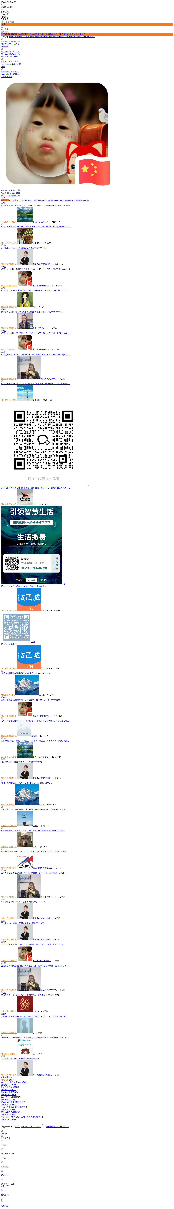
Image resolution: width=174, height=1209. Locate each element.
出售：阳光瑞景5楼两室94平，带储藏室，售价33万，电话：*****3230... (31, 700)
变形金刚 (36, 400)
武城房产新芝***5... (49, 379)
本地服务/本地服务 (9, 222)
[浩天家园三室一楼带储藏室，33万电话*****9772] (3, 760)
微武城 (17, 1127)
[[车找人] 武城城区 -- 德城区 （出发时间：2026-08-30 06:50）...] (2, 781)
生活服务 (45, 37)
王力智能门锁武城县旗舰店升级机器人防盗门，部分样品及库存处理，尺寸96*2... (36, 206)
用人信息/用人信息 (9, 243)
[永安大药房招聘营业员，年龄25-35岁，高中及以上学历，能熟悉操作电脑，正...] (2, 224)
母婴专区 (61, 37)
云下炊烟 (36, 243)
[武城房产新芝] (2, 69)
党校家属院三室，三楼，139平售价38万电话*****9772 (23, 902)
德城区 (10, 7)
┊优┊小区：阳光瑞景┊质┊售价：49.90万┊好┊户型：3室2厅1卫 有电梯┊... (36, 333)
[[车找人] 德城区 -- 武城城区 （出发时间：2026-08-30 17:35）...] (2, 671)
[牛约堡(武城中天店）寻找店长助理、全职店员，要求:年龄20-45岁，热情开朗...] (2, 381)
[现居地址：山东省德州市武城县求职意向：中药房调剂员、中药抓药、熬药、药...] (2, 1035)
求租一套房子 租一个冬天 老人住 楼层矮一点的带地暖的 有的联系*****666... (33, 831)
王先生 (42, 695)
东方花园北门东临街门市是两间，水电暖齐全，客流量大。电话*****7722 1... (35, 291)
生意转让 (73, 34)
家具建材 (85, 37)
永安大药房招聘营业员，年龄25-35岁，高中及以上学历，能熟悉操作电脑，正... (36, 227)
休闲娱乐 (21, 37)
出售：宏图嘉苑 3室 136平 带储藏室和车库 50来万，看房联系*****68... (32, 312)
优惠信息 (81, 34)
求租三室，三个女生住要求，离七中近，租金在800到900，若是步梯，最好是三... (35, 809)
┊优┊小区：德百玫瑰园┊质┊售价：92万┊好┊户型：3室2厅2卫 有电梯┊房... (36, 269)
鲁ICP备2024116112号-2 (31, 1127)
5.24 (34, 847)
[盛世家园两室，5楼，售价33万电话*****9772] (3, 1056)
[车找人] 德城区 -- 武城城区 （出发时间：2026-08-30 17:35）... (26, 673)
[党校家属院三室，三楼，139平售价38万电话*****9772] (3, 900)
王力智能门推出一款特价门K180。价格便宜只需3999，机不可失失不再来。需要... (35, 741)
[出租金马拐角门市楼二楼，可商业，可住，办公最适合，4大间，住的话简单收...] (2, 849)
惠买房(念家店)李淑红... (42, 264)
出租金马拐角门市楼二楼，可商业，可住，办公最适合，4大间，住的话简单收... (34, 852)
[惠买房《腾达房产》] (56, 188)
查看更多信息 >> (8, 1077)
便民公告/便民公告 (9, 611)
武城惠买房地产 (7, 62)
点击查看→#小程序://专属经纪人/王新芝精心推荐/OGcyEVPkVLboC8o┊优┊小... (36, 355)
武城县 (4, 7)
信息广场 (57, 34)
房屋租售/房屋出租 (9, 307)
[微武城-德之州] (2, 10)
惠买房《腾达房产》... (42, 286)
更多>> (92, 37)
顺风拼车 (25, 34)
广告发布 (65, 34)
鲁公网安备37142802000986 (57, 1127)
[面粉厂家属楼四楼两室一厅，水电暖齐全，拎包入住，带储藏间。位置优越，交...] (2, 719)
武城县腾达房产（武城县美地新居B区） (11, 195)
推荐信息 (5, 200)
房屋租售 (41, 34)
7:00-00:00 (9, 44)
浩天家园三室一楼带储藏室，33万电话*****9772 (21, 762)
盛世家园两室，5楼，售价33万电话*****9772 (20, 1059)
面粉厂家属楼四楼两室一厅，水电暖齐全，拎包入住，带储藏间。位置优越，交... (35, 721)
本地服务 (49, 34)
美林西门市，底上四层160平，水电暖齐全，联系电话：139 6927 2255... (30, 995)
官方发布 (44, 611)
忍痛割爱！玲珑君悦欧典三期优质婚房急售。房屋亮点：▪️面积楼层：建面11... (34, 1016)
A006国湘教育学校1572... (43, 868)
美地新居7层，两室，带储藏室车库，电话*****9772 (23, 923)
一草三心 (36, 1011)
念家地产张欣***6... (41, 328)
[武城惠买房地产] (2, 59)
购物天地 (37, 37)
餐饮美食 (13, 37)
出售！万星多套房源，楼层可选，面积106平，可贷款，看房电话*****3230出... (34, 944)
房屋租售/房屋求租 (9, 826)
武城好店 (9, 34)
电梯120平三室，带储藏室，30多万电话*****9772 (23, 248)
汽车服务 (53, 37)
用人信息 (33, 34)
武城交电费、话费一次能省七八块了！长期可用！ (23, 586)
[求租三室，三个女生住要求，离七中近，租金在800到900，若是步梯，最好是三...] (2, 807)
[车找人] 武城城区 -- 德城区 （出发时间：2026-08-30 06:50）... (26, 783)
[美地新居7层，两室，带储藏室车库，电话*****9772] (3, 921)
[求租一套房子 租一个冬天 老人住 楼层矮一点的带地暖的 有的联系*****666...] (2, 828)
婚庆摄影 (69, 37)
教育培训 (77, 37)
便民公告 (85, 200)
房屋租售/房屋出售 (9, 264)
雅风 (34, 307)
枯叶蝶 (35, 826)
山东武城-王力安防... (41, 222)
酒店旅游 (29, 37)
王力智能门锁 (6, 52)
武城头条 (17, 34)
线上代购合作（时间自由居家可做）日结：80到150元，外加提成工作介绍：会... (36, 488)
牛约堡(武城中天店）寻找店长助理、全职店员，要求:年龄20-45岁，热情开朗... (35, 384)
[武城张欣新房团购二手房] (2, 39)
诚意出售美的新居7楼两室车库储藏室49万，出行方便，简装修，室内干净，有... (34, 966)
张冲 (34, 504)
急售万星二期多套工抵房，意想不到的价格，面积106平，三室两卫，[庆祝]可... (34, 873)
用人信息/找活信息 (9, 1054)
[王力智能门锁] (2, 49)
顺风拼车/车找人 (8, 695)
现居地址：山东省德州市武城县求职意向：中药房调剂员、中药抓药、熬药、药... (35, 1038)
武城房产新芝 (6, 72)
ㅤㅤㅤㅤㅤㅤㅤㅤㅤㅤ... (33, 1033)
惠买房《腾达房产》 (9, 190)
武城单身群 (7, 644)
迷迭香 (34, 736)
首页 (3, 34)
